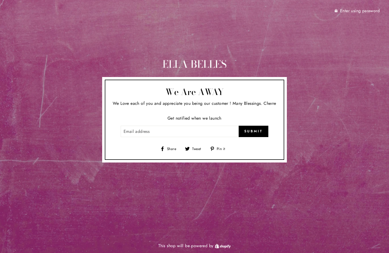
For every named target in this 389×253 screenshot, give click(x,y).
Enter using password (360, 11)
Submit (253, 131)
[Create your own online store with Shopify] (223, 246)
